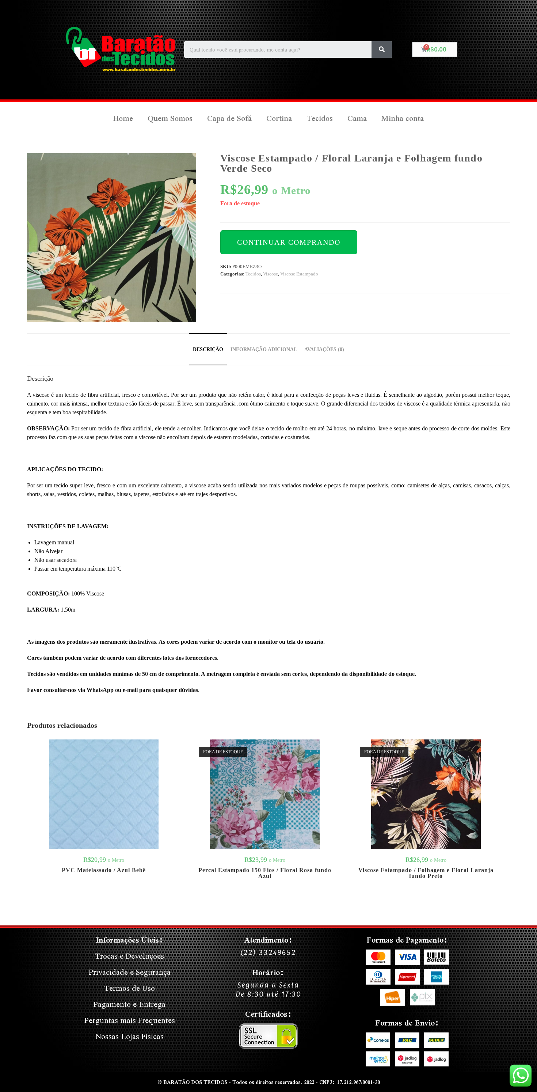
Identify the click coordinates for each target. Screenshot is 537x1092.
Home (123, 118)
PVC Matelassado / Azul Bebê (104, 870)
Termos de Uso (129, 988)
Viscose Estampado (299, 274)
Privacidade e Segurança (130, 972)
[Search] (382, 49)
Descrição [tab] (208, 349)
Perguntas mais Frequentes (129, 1020)
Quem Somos (170, 118)
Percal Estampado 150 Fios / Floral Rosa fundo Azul (264, 873)
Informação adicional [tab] (264, 349)
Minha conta (402, 118)
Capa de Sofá (229, 118)
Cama (357, 118)
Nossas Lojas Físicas (130, 1036)
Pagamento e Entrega (129, 1004)
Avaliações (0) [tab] (324, 349)
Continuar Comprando (288, 242)
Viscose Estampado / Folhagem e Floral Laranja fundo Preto (426, 873)
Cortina (279, 118)
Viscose (270, 274)
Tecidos (319, 118)
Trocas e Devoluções (129, 956)
